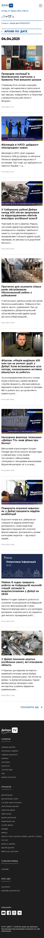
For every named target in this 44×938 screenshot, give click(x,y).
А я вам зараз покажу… (12, 803)
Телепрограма (9, 861)
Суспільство (7, 770)
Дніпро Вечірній (8, 818)
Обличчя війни (8, 810)
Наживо (5, 869)
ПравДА (4, 829)
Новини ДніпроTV (9, 755)
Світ (3, 773)
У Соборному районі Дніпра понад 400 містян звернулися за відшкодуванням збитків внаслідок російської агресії (20, 214)
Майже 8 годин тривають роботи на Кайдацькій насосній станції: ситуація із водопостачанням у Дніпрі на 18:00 (21, 588)
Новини (6, 739)
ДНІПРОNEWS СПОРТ (9, 799)
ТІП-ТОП (4, 840)
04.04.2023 (5, 107)
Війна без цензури (9, 851)
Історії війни (7, 825)
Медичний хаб (8, 821)
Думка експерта (8, 777)
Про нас (6, 879)
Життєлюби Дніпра (10, 806)
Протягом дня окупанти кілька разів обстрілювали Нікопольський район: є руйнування (21, 291)
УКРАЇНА (4, 758)
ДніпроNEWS (7, 795)
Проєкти (6, 787)
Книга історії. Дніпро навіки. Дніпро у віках (21, 836)
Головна (4, 23)
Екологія (5, 766)
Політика (5, 762)
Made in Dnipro (8, 844)
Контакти (5, 887)
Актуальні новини (9, 751)
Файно (4, 833)
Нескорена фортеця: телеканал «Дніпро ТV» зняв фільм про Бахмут (21, 440)
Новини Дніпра (8, 747)
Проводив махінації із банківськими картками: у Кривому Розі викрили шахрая (21, 76)
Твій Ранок (6, 814)
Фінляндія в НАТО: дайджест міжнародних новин (19, 146)
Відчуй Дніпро (7, 848)
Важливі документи (10, 891)
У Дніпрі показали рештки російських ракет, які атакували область (21, 662)
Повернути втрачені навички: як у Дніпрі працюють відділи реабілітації (20, 511)
